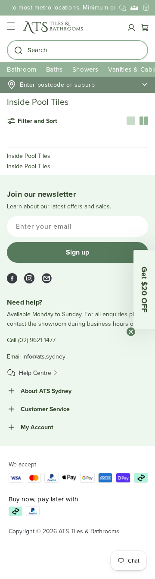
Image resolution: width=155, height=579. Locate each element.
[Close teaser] (131, 331)
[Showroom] (146, 8)
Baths (54, 69)
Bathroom (22, 69)
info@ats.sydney (43, 356)
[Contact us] (123, 8)
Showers (85, 69)
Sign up (77, 252)
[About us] (134, 8)
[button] (10, 27)
